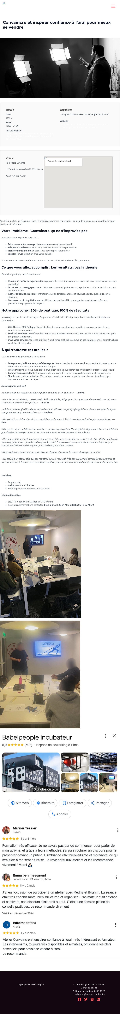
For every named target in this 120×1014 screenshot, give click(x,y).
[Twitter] (85, 999)
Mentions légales (89, 987)
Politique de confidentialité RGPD (89, 991)
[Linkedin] (98, 999)
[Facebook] (79, 999)
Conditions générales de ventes (88, 984)
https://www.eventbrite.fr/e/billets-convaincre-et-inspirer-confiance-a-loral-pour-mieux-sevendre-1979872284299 (30, 136)
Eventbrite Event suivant (106, 964)
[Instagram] (92, 999)
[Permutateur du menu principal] (113, 6)
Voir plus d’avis (9, 468)
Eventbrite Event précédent (15, 964)
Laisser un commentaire (15, 32)
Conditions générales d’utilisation (89, 994)
